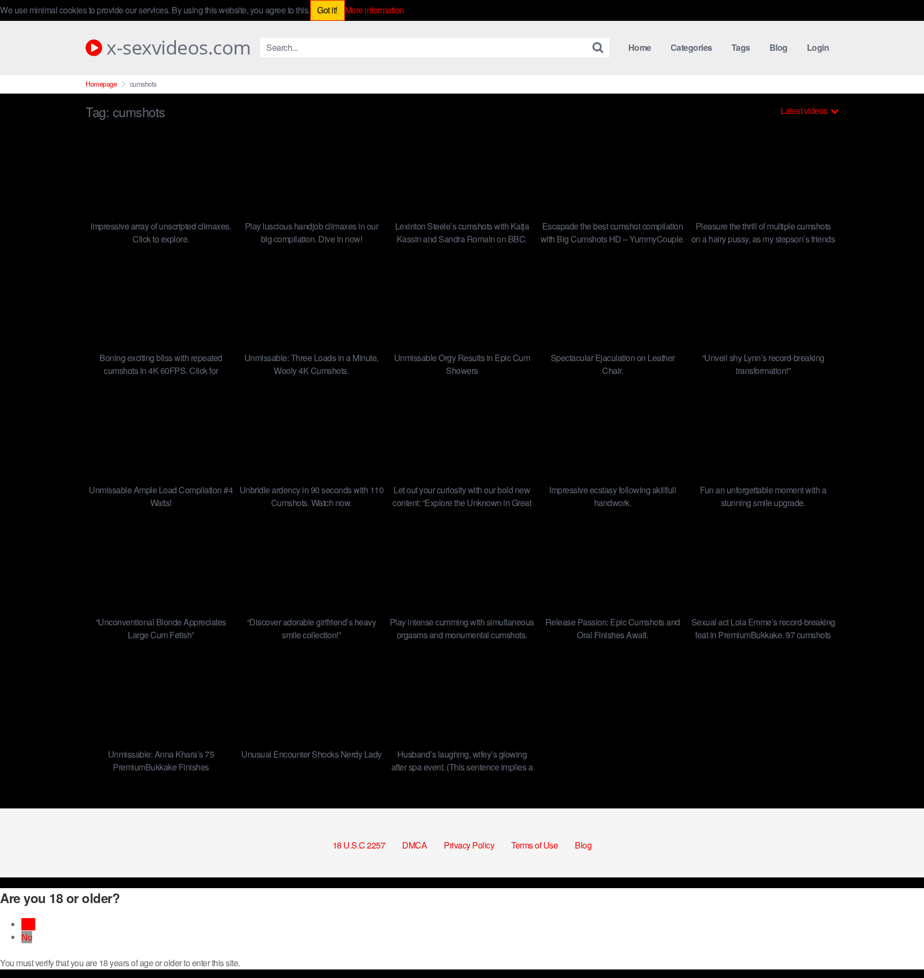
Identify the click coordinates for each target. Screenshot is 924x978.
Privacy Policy (469, 845)
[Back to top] (894, 944)
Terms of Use (534, 845)
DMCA (414, 845)
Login (818, 47)
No (26, 937)
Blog (778, 47)
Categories (691, 47)
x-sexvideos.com (176, 47)
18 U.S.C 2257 (359, 845)
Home (639, 47)
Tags (741, 47)
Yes (28, 924)
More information (374, 10)
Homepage (101, 84)
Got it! (327, 10)
